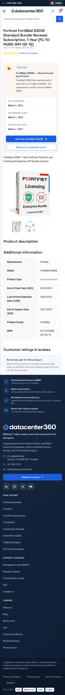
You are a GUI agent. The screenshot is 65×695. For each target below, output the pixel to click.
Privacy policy (10, 647)
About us (7, 607)
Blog (5, 614)
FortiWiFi (7, 509)
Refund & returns (11, 641)
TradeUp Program (12, 542)
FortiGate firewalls (12, 502)
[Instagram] (14, 486)
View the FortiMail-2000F (29, 139)
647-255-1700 (14, 464)
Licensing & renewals (13, 529)
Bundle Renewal (48, 279)
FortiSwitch (9, 522)
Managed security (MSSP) (16, 565)
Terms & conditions (13, 634)
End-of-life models (12, 535)
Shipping (10, 682)
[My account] (52, 11)
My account (9, 621)
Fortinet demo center (13, 578)
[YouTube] (31, 486)
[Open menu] (4, 11)
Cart (5, 627)
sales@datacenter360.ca (19, 469)
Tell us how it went (19, 370)
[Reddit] (22, 486)
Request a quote (30, 477)
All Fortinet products (13, 549)
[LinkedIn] (6, 486)
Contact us (8, 591)
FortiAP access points (14, 515)
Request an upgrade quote (31, 147)
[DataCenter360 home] (27, 11)
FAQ (5, 585)
